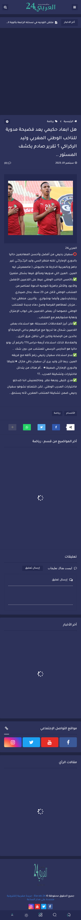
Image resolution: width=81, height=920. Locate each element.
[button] (56, 427)
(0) (6, 163)
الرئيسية (68, 121)
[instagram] (13, 742)
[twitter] (31, 742)
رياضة (50, 121)
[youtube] (50, 742)
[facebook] (68, 742)
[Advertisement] (40, 71)
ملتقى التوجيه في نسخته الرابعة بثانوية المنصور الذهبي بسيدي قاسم (29, 22)
